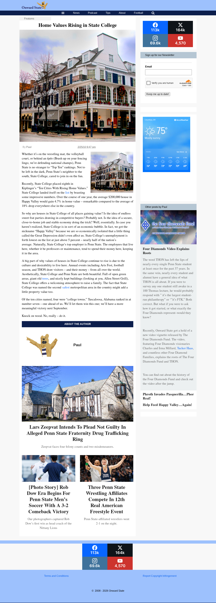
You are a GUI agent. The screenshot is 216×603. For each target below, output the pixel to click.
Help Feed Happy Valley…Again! (167, 404)
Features (29, 18)
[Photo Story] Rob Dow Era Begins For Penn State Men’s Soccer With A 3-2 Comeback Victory (48, 499)
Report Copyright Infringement (159, 576)
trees (45, 278)
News (76, 13)
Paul (28, 147)
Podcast (92, 13)
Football (138, 13)
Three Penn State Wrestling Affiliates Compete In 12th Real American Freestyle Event (106, 499)
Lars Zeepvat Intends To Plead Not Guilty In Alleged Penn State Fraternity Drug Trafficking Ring (78, 433)
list (67, 192)
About (122, 13)
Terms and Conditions (56, 576)
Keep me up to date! (157, 94)
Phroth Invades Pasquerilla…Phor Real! (168, 396)
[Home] (35, 8)
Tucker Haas (185, 348)
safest (66, 287)
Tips (108, 13)
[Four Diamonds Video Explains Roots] (168, 245)
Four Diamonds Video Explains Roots (166, 250)
